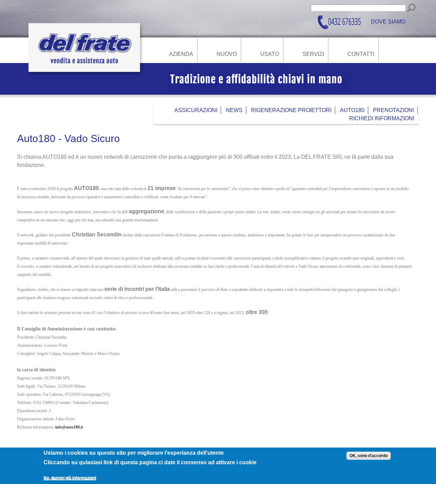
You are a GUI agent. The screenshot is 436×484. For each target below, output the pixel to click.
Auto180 (352, 110)
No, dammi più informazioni (70, 477)
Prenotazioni (393, 110)
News (234, 110)
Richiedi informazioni (381, 118)
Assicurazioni (195, 110)
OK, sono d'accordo (368, 455)
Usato (269, 54)
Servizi (313, 54)
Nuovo (227, 54)
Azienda (181, 54)
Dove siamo (388, 22)
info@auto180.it (69, 427)
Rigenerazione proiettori (291, 110)
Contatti (360, 54)
